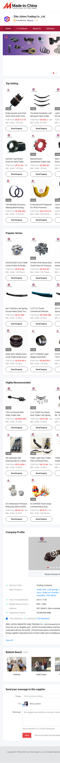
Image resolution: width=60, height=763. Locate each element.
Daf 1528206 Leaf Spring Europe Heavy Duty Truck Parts (16, 311)
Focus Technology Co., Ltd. (35, 752)
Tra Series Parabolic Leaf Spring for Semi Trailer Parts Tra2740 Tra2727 (41, 116)
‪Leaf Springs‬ (52, 589)
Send (27, 735)
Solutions (50, 28)
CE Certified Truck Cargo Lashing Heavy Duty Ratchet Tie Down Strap (40, 506)
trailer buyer (41, 674)
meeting (16, 674)
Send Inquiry (16, 128)
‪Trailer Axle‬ (41, 589)
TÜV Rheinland (43, 618)
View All (9, 640)
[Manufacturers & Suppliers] (20, 5)
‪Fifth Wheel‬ (51, 595)
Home (8, 28)
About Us (37, 28)
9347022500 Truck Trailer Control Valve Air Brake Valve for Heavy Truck (17, 265)
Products (23, 28)
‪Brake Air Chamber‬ (51, 592)
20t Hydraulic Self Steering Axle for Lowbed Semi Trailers (16, 461)
